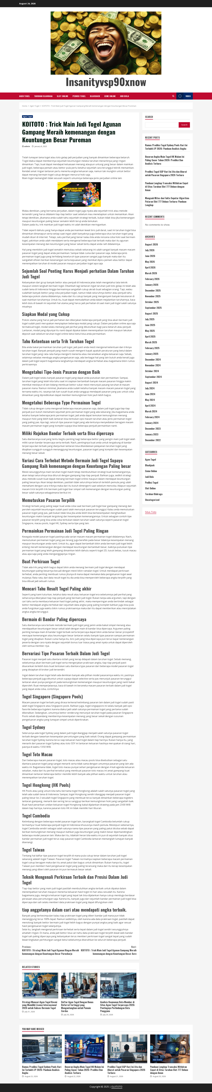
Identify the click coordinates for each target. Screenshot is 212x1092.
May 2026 (150, 261)
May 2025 (150, 330)
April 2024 (150, 405)
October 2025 (152, 302)
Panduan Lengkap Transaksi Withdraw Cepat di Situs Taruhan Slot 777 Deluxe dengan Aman (166, 186)
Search (149, 117)
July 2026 (149, 250)
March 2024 (151, 411)
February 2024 (152, 417)
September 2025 (153, 307)
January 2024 (151, 423)
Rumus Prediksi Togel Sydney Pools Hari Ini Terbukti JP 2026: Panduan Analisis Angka (166, 146)
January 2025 (151, 354)
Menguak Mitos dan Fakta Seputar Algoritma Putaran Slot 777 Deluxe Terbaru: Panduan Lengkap (167, 201)
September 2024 (153, 377)
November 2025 (153, 296)
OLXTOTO (116, 1086)
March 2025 (151, 342)
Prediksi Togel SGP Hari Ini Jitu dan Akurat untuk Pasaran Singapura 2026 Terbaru (166, 173)
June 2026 (150, 256)
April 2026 (150, 267)
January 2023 (151, 434)
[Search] (173, 96)
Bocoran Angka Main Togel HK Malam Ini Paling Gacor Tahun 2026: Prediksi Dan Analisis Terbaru (164, 160)
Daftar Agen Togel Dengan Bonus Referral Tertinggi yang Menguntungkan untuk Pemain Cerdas (79, 985)
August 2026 (151, 244)
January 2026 (151, 284)
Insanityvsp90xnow (106, 81)
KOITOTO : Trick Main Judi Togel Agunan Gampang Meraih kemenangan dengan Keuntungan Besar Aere (108, 950)
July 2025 (149, 319)
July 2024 (150, 388)
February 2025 (152, 348)
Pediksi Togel (79, 96)
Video (188, 96)
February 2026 (152, 279)
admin (27, 146)
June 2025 (150, 325)
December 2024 (153, 359)
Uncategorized (152, 500)
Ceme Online (110, 96)
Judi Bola (124, 96)
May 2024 (150, 400)
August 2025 (151, 313)
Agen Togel (24, 96)
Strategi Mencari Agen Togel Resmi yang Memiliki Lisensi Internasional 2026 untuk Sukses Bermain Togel (40, 985)
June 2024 (150, 394)
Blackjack (95, 96)
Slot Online (62, 96)
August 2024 (151, 382)
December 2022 (153, 440)
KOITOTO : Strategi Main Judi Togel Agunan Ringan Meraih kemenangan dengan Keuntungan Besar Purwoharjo (50, 950)
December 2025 (153, 290)
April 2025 (150, 336)
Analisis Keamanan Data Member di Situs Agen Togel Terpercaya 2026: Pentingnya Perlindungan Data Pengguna (118, 985)
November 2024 (153, 365)
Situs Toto (150, 512)
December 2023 (153, 428)
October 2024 (152, 371)
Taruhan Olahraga (43, 96)
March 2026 (151, 273)
